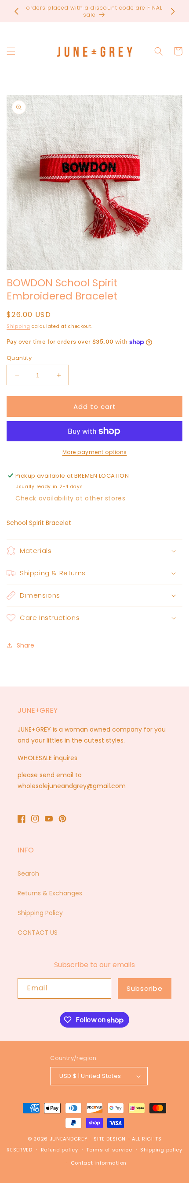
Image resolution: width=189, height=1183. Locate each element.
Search (28, 873)
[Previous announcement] (16, 11)
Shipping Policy (40, 912)
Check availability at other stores (70, 498)
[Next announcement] (172, 11)
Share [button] (25, 645)
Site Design (110, 1138)
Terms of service (109, 1149)
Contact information (99, 1162)
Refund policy (59, 1149)
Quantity (19, 358)
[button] (11, 51)
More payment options (94, 452)
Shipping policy (161, 1149)
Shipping (18, 326)
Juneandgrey (69, 1138)
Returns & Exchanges (50, 893)
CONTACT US (38, 932)
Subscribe (145, 988)
